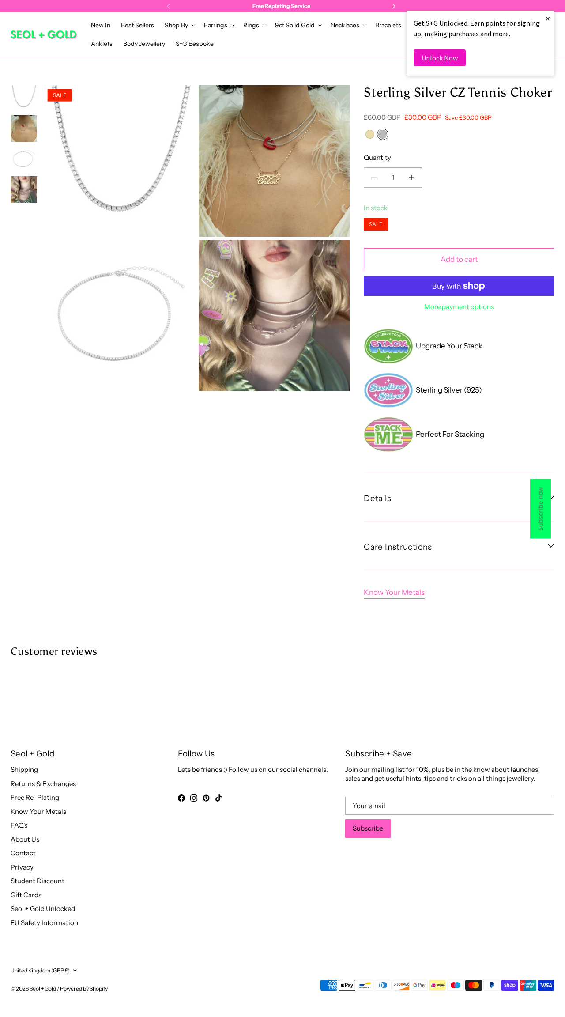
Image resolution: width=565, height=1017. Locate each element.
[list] (197, 238)
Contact (23, 853)
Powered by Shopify (84, 988)
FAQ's (19, 825)
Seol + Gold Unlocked (43, 908)
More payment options (459, 306)
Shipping (24, 769)
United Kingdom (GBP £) (40, 970)
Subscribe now (540, 508)
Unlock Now (440, 57)
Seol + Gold (43, 988)
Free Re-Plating (35, 797)
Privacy (22, 867)
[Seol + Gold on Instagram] (194, 798)
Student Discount (37, 881)
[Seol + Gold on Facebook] (181, 798)
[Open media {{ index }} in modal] (120, 161)
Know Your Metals (394, 592)
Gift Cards (26, 895)
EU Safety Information (44, 923)
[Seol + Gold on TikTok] (218, 798)
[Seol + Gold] (44, 34)
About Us (25, 839)
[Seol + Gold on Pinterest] (206, 798)
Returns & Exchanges (43, 783)
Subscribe (368, 828)
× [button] (548, 18)
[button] (179, 25)
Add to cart (459, 259)
